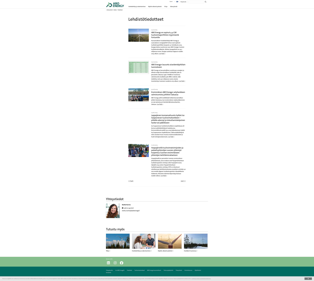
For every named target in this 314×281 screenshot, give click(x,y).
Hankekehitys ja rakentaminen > (142, 251)
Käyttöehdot (198, 270)
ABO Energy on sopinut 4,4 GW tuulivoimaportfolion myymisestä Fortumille (165, 35)
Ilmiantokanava (188, 270)
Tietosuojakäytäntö (168, 270)
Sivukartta (108, 272)
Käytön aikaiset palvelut (155, 6)
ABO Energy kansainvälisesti (154, 270)
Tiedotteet (120, 10)
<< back (130, 181)
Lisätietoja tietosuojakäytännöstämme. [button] (201, 278)
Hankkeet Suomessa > (190, 251)
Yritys (165, 6)
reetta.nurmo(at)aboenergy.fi (131, 211)
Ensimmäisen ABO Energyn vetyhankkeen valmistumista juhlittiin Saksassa (168, 93)
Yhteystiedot (179, 270)
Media (115, 10)
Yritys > (108, 251)
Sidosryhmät (173, 6)
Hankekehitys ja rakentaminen (137, 6)
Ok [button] (308, 278)
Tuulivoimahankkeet (140, 270)
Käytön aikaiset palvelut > (165, 251)
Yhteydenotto (183, 1)
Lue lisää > (162, 54)
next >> (183, 181)
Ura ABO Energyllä (119, 270)
